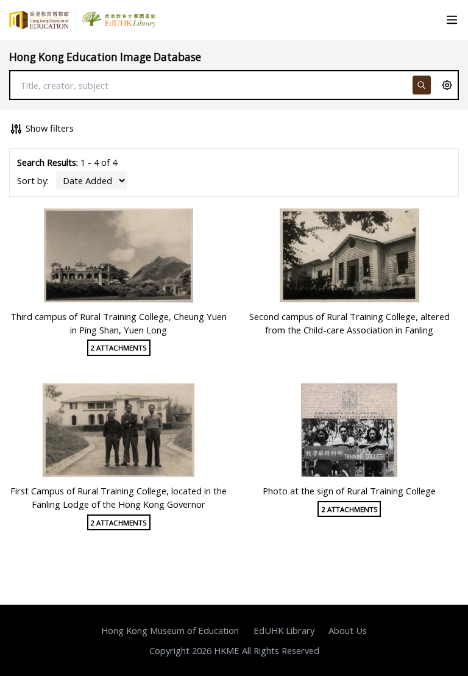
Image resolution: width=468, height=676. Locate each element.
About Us (347, 630)
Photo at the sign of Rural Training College (349, 491)
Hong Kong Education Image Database (105, 57)
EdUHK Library (284, 630)
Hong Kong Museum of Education (170, 630)
